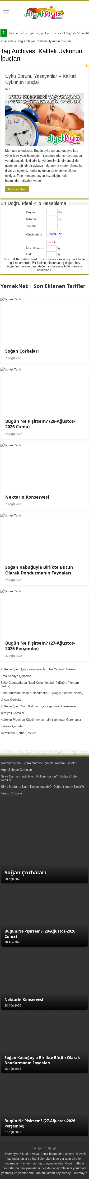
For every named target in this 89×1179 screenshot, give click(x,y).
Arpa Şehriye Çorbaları (16, 676)
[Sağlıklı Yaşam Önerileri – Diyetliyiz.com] (44, 11)
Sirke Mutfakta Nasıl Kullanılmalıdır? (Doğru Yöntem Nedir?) (41, 693)
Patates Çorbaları (12, 726)
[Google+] (40, 1148)
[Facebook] (45, 1148)
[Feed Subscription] (87, 66)
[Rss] (35, 1148)
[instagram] (54, 1148)
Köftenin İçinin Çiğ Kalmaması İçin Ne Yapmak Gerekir (38, 669)
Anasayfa (7, 41)
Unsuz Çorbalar (11, 699)
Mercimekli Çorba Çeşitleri (18, 733)
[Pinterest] (49, 1148)
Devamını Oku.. (17, 189)
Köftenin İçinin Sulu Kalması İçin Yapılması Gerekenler (38, 706)
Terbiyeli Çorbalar (12, 713)
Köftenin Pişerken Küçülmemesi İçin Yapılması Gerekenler (40, 719)
